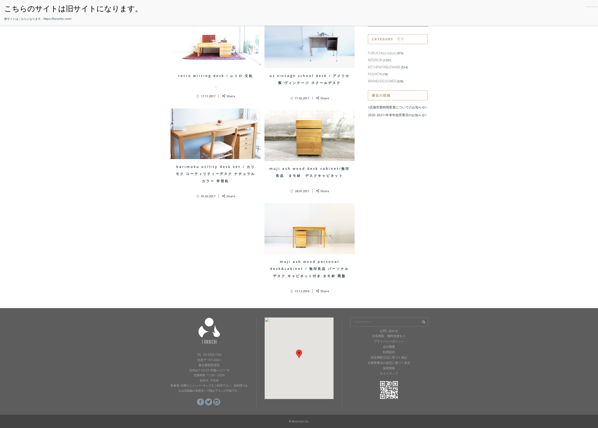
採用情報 (389, 368)
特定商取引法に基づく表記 (389, 357)
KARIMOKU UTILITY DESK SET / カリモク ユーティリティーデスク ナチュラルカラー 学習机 (215, 173)
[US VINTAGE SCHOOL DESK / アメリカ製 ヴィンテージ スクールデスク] (309, 42)
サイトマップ (389, 373)
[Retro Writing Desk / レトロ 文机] (216, 42)
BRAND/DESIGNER (382, 81)
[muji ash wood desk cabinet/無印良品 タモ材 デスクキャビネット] (309, 135)
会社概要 (389, 346)
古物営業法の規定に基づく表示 (389, 363)
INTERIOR (375, 60)
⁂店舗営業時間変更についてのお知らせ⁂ (397, 107)
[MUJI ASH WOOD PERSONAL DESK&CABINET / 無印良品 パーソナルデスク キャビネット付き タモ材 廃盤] (309, 228)
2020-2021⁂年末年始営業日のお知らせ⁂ (397, 115)
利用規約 (389, 352)
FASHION (375, 74)
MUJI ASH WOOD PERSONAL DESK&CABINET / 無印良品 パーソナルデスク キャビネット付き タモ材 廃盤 (309, 268)
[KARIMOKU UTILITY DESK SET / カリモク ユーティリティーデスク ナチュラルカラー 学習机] (216, 133)
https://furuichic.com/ (57, 19)
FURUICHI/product (382, 53)
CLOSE (592, 3)
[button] (299, 354)
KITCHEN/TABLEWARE (384, 67)
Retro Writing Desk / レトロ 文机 (215, 75)
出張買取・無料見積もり (389, 336)
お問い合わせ (389, 331)
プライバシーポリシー (389, 341)
